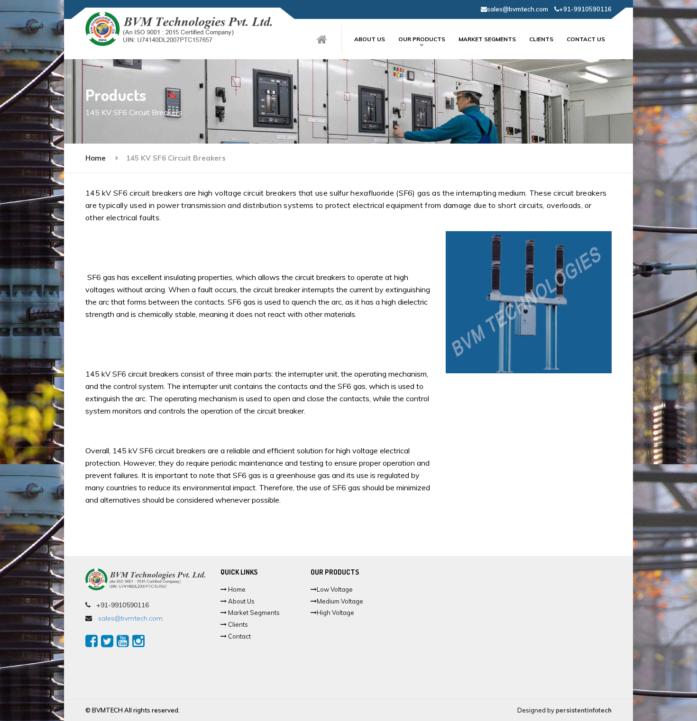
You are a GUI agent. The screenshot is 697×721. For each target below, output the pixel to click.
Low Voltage (335, 589)
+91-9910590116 (585, 9)
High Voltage (335, 612)
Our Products (421, 39)
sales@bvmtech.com (517, 9)
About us (369, 39)
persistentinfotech (584, 710)
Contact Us (586, 39)
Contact (239, 636)
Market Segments (487, 39)
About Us (241, 601)
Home (95, 157)
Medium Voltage (340, 601)
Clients (541, 39)
